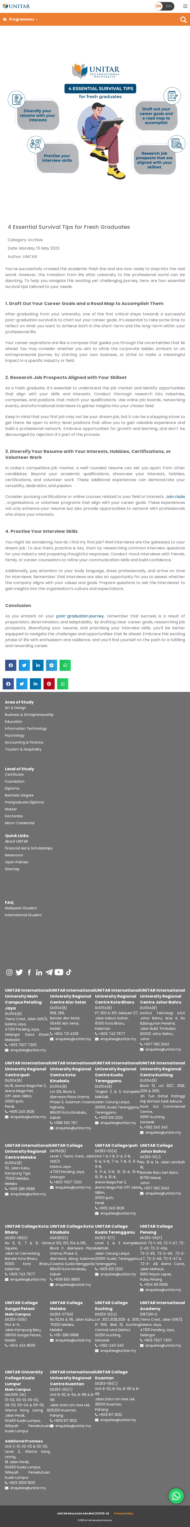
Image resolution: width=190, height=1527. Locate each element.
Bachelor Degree (19, 795)
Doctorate (14, 816)
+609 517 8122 (65, 1420)
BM (169, 6)
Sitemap (12, 869)
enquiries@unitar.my (27, 1050)
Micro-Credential (19, 823)
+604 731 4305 (66, 1033)
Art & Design (15, 707)
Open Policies (16, 862)
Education (13, 721)
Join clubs (175, 496)
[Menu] (185, 6)
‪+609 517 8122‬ (110, 1414)
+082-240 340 (111, 1345)
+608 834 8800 (66, 1279)
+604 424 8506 (21, 1345)
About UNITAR (16, 841)
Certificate (14, 774)
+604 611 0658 (155, 1284)
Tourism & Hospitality (23, 749)
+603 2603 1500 (21, 1482)
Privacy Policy (123, 1513)
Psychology (14, 735)
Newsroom (14, 855)
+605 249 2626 (21, 1111)
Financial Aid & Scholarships (28, 848)
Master (11, 809)
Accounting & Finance (24, 742)
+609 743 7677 (111, 1033)
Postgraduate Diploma (24, 802)
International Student (23, 915)
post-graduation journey (80, 616)
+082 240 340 (155, 1127)
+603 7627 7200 (22, 1044)
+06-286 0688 (66, 1335)
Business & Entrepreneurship (29, 714)
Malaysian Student (21, 908)
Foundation (14, 781)
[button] (36, 19)
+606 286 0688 (21, 1188)
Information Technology (26, 728)
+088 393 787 (65, 1122)
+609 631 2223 (110, 1117)
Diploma (12, 788)
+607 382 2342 (156, 1044)
